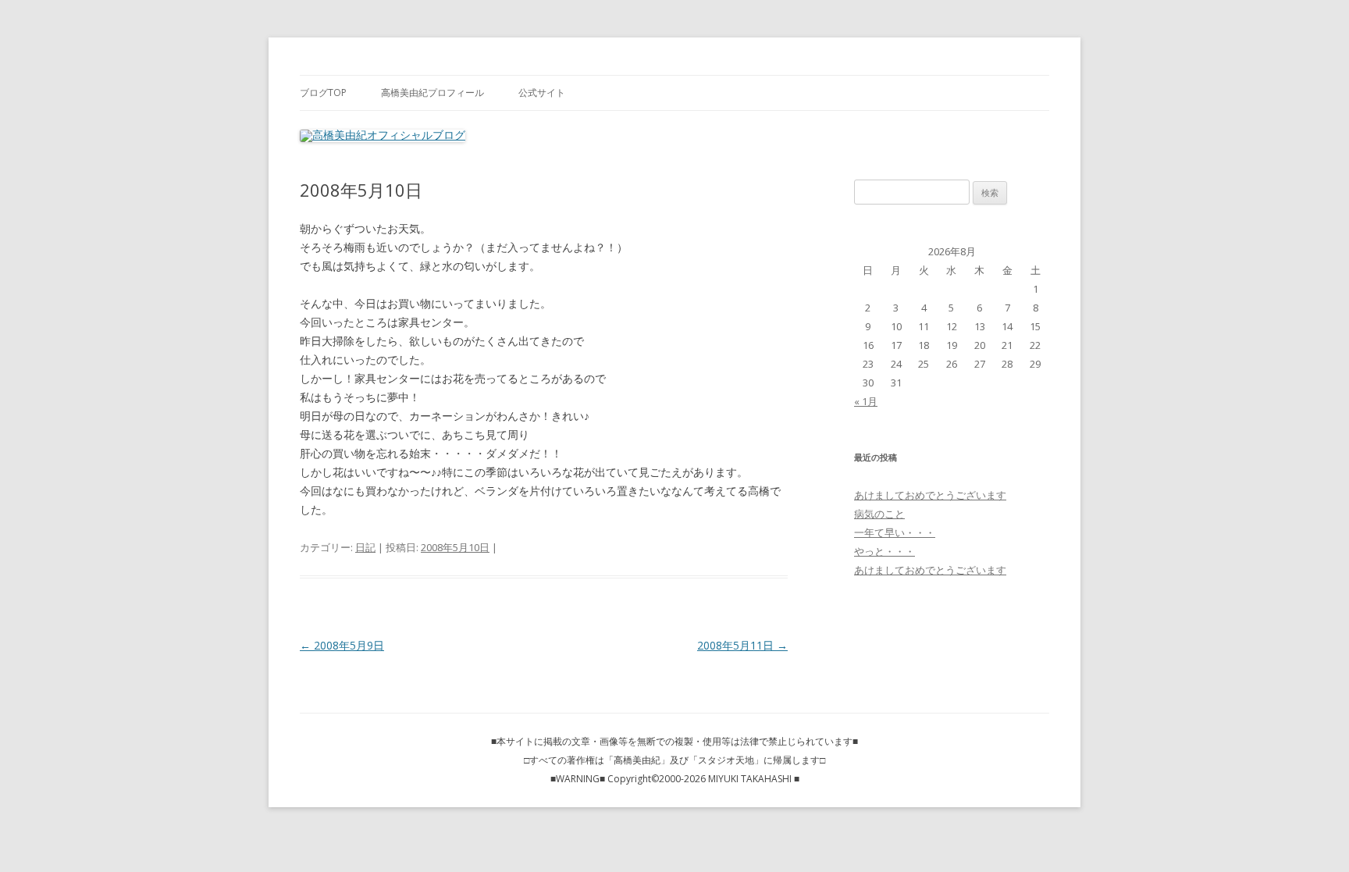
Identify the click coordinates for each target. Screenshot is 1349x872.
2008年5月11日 (742, 645)
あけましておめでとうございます (930, 495)
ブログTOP (323, 92)
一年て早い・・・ (894, 532)
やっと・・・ (884, 551)
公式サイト (541, 92)
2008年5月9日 (342, 645)
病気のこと (879, 514)
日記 (365, 547)
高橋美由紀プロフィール (432, 92)
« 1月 (865, 401)
